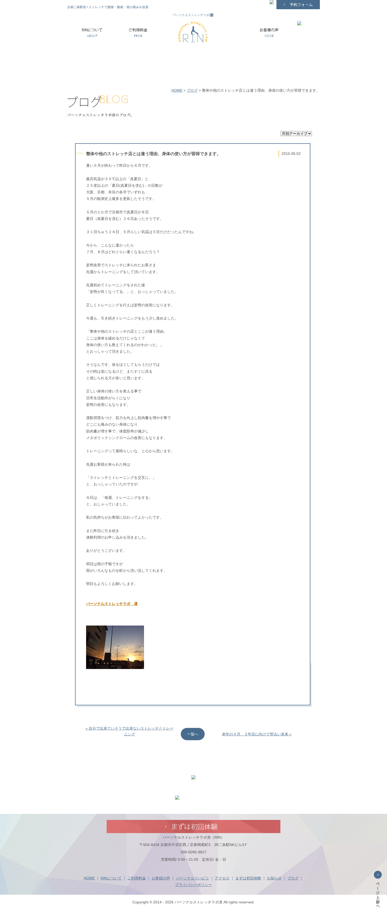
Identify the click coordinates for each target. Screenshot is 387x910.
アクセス (222, 878)
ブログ (192, 90)
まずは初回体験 (248, 878)
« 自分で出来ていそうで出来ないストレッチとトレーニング (129, 731)
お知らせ (274, 878)
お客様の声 (161, 878)
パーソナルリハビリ (192, 878)
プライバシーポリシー (193, 885)
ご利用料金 (136, 878)
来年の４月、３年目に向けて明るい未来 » (256, 734)
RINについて (111, 878)
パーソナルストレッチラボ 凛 (112, 604)
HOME (176, 90)
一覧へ (192, 734)
